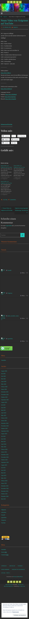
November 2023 (5, 456)
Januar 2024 (4, 451)
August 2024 (4, 433)
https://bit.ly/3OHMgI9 (11, 94)
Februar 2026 (4, 386)
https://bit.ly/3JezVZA (10, 98)
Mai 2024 (3, 440)
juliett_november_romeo (13, 315)
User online (12, 565)
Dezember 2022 (4, 485)
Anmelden (3, 359)
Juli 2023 (3, 467)
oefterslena (3, 511)
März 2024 (3, 446)
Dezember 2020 (4, 495)
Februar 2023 (4, 480)
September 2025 (5, 399)
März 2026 (3, 383)
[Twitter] (17, 2)
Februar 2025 (4, 417)
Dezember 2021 (4, 490)
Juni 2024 (3, 438)
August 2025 (4, 401)
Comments (4, 554)
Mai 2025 (3, 409)
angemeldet (9, 225)
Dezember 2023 (4, 453)
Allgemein (3, 509)
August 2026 (4, 370)
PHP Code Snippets (9, 583)
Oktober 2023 (4, 459)
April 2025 (3, 412)
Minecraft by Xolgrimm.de (18, 568)
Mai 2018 (3, 498)
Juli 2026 (3, 373)
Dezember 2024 (4, 422)
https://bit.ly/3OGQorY (6, 88)
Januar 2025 (4, 420)
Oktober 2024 (4, 427)
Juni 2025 (3, 406)
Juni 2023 (3, 469)
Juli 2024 (3, 435)
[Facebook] (14, 2)
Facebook (20, 565)
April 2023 (3, 474)
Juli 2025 (3, 404)
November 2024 (5, 425)
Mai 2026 (3, 378)
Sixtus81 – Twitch (5, 572)
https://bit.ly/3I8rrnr (6, 72)
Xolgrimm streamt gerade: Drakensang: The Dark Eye (21, 208)
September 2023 (5, 461)
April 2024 (3, 443)
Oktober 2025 (4, 396)
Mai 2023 (3, 472)
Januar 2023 (4, 482)
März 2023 (3, 477)
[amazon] (8, 2)
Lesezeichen (13, 199)
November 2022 (5, 487)
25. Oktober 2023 (7, 27)
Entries (4, 551)
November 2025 (5, 393)
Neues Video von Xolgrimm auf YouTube (6, 208)
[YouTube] (20, 2)
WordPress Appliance (8, 585)
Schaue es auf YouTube (6, 124)
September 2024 (5, 430)
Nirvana (15, 576)
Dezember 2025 (4, 391)
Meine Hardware (5, 568)
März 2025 (3, 414)
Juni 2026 (3, 375)
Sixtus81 (9, 269)
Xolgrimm (5, 16)
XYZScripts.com (20, 583)
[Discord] (11, 2)
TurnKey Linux (22, 585)
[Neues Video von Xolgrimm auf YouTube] (7, 172)
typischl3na (10, 338)
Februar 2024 (4, 448)
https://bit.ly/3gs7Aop (10, 96)
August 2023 (4, 464)
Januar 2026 (4, 388)
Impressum (4, 565)
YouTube (5, 199)
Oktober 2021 (4, 493)
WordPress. (20, 576)
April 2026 (3, 380)
